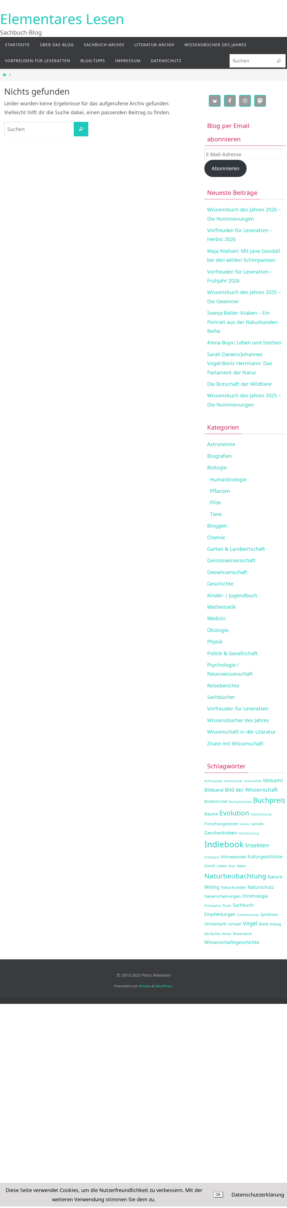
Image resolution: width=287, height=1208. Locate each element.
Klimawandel (233, 856)
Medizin (216, 618)
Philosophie (212, 906)
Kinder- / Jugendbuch (232, 595)
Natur (241, 866)
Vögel (250, 923)
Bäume (211, 814)
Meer (232, 866)
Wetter (227, 934)
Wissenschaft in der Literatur (241, 731)
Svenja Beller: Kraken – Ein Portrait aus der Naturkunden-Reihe (243, 321)
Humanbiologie (228, 479)
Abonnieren (225, 168)
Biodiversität (216, 801)
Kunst (209, 865)
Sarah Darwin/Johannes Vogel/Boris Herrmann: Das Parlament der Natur (239, 363)
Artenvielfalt (253, 781)
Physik (215, 641)
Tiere (216, 514)
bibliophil (273, 780)
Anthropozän (213, 781)
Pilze (215, 502)
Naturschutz (261, 887)
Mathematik (221, 606)
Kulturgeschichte (265, 856)
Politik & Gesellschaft (232, 653)
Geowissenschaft (227, 572)
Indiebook (224, 844)
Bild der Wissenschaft (251, 789)
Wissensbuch (242, 934)
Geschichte (220, 583)
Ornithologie (255, 896)
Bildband (213, 790)
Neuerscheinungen (222, 896)
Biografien (219, 456)
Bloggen (217, 525)
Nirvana (144, 985)
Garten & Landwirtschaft (236, 548)
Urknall (234, 924)
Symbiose (269, 914)
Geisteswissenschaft (231, 560)
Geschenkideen (220, 833)
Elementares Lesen (62, 19)
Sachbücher (221, 697)
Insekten (257, 845)
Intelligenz (212, 857)
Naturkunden (233, 887)
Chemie (216, 537)
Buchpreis (269, 800)
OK (218, 1195)
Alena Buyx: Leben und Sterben (244, 342)
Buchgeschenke (240, 802)
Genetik (257, 824)
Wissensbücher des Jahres (238, 720)
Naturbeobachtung (235, 875)
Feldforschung (261, 814)
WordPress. (164, 985)
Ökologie (218, 630)
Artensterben (233, 781)
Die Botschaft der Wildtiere (239, 384)
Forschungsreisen (221, 823)
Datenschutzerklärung (258, 1194)
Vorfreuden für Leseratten (238, 708)
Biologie (217, 467)
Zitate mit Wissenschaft (235, 743)
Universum (215, 924)
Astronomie (221, 444)
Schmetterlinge (248, 915)
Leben (222, 865)
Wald (263, 924)
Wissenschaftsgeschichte (231, 942)
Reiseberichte (223, 685)
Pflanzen (220, 491)
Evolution (234, 812)
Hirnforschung (249, 833)
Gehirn (245, 824)
